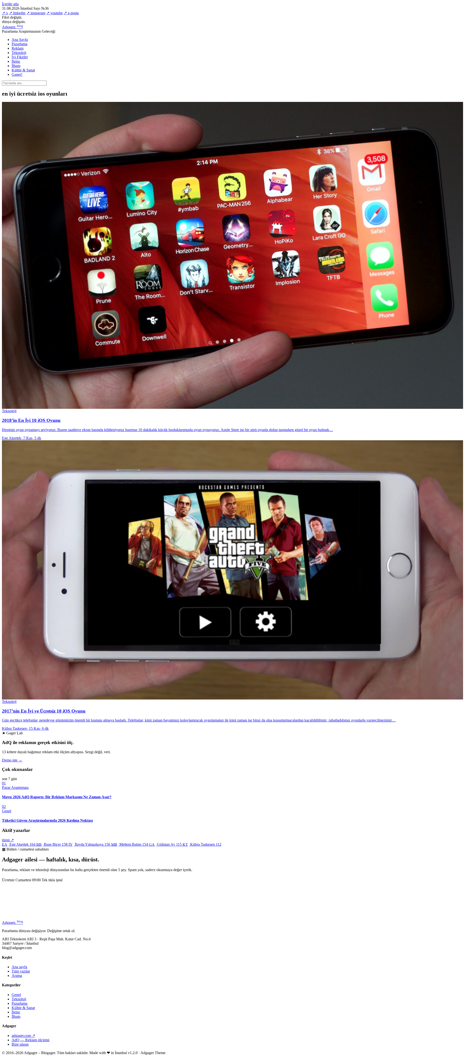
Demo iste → (12, 760)
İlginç (16, 61)
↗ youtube (54, 13)
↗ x (5, 13)
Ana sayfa (19, 967)
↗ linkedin (17, 13)
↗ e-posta (71, 13)
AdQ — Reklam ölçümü (30, 1040)
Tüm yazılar (21, 971)
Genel (16, 995)
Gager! (17, 74)
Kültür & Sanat (23, 70)
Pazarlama (19, 44)
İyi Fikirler (20, 57)
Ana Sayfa (20, 40)
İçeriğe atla (10, 4)
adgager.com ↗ (23, 1036)
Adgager (12, 27)
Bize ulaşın (20, 1044)
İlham (16, 66)
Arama (17, 975)
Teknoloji (19, 53)
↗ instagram (35, 13)
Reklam (17, 48)
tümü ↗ (8, 840)
